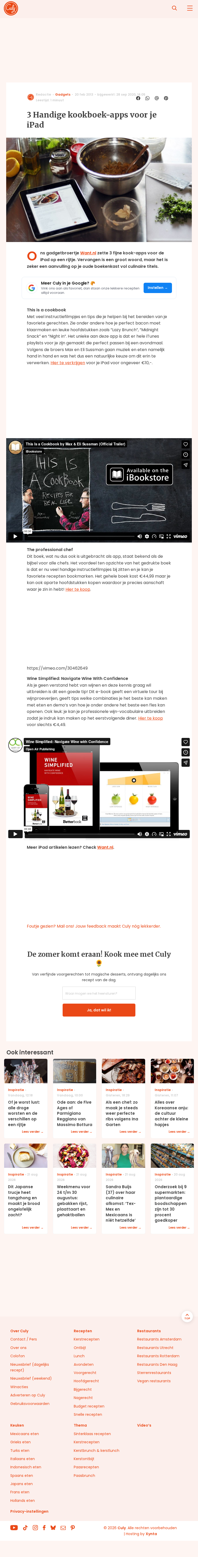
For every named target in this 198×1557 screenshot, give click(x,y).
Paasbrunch (84, 1475)
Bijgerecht (83, 1389)
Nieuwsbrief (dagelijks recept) (29, 1367)
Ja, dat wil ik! (99, 1010)
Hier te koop (77, 589)
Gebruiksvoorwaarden (30, 1403)
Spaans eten (21, 1475)
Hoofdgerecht (86, 1381)
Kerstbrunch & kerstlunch (96, 1450)
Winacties (19, 1386)
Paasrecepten (86, 1467)
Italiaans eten (22, 1458)
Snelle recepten (88, 1414)
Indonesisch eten (25, 1467)
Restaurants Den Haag (157, 1364)
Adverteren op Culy (27, 1395)
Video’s (144, 1425)
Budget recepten (89, 1406)
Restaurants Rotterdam (158, 1356)
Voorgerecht (85, 1372)
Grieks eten (20, 1442)
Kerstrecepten (87, 1339)
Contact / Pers (23, 1339)
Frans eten (19, 1492)
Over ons (18, 1347)
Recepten (83, 1331)
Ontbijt (80, 1347)
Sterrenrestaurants (154, 1372)
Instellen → (158, 287)
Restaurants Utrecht (155, 1347)
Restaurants (149, 1331)
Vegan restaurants (154, 1381)
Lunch (79, 1356)
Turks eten (19, 1450)
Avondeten (84, 1364)
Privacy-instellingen (29, 1511)
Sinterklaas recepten (92, 1433)
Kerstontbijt (84, 1458)
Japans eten (21, 1483)
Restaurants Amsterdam (159, 1339)
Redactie (43, 94)
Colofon (17, 1356)
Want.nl (88, 253)
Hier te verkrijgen (68, 363)
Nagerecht (83, 1397)
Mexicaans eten (24, 1433)
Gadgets (62, 94)
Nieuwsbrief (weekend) (31, 1378)
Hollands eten (22, 1500)
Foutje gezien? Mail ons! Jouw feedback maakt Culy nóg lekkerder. (94, 926)
